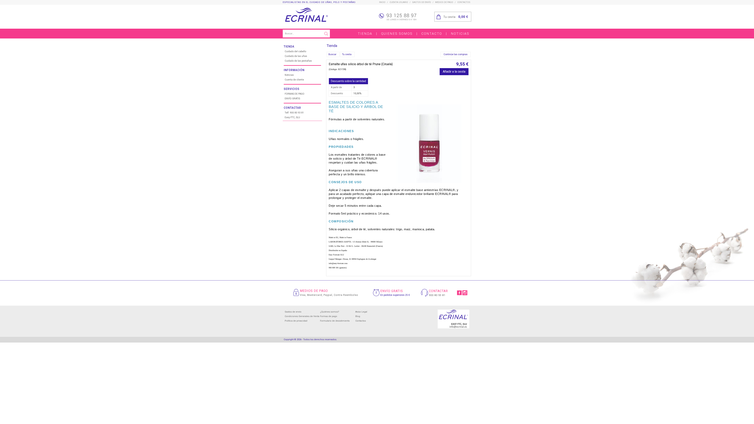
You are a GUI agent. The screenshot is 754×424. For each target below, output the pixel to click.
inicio (382, 2)
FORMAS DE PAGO (294, 93)
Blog (357, 316)
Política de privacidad (296, 321)
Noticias (460, 34)
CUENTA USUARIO (399, 2)
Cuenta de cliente (294, 79)
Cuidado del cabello (295, 51)
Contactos (360, 321)
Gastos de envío (421, 2)
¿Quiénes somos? (329, 312)
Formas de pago (328, 316)
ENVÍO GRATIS (292, 98)
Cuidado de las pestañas (298, 60)
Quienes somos (397, 34)
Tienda (365, 34)
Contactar (292, 107)
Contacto (431, 34)
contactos (463, 2)
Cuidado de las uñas (296, 56)
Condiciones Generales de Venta (302, 316)
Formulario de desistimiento (335, 321)
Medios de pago (444, 2)
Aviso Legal (361, 312)
